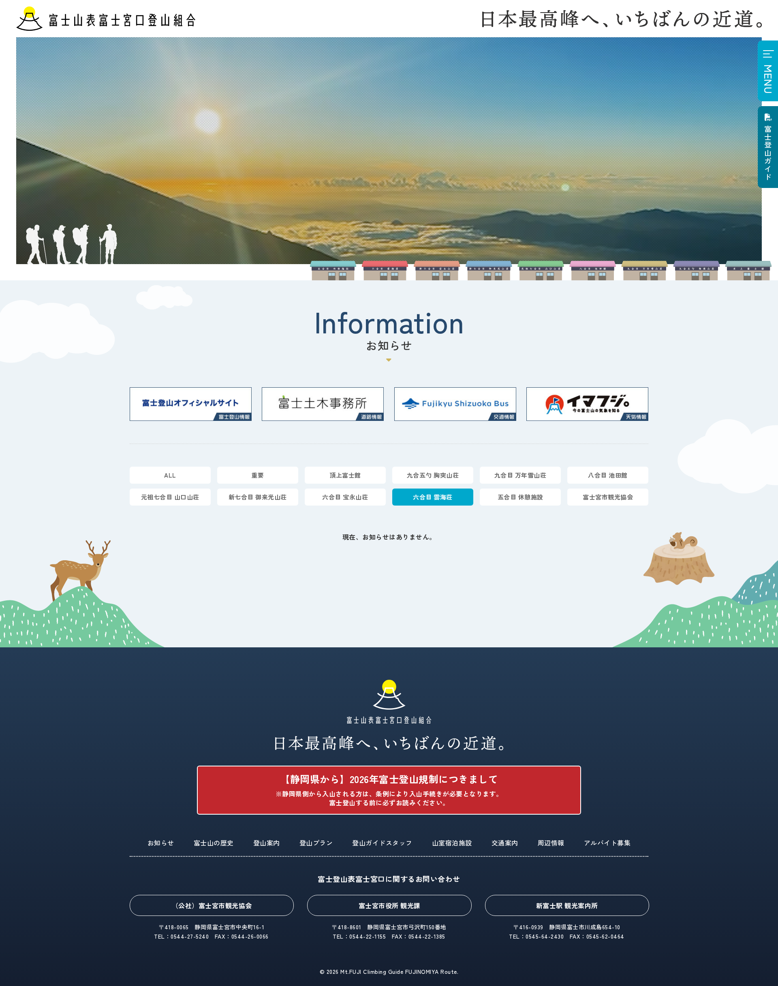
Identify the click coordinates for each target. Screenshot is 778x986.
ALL (170, 475)
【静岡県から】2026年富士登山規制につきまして (389, 789)
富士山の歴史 (214, 842)
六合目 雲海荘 (433, 497)
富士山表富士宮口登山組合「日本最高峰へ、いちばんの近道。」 (389, 715)
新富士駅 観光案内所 (567, 905)
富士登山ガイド (768, 153)
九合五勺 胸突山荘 (433, 475)
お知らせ (160, 842)
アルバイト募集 (607, 842)
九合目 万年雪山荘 (520, 475)
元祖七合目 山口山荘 (170, 497)
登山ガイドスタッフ (382, 842)
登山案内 (266, 842)
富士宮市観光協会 (608, 497)
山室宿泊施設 (452, 842)
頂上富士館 (345, 475)
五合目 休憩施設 (520, 497)
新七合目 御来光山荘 (258, 497)
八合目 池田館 (608, 475)
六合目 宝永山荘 (345, 497)
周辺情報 (551, 842)
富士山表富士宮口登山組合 (105, 18)
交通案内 (505, 842)
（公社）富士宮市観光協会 (212, 905)
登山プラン (316, 842)
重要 (257, 475)
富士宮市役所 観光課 (390, 905)
